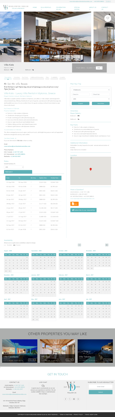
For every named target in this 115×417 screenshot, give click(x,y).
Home (35, 7)
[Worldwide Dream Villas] (15, 7)
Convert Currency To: (9, 163)
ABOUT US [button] (92, 7)
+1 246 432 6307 (15, 156)
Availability (54, 77)
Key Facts (25, 77)
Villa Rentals (46, 7)
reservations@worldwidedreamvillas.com (81, 1)
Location (62, 77)
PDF (75, 204)
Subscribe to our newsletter (84, 210)
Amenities (17, 77)
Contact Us (104, 8)
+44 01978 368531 (99, 1)
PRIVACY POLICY (78, 414)
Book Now (101, 103)
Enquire (80, 103)
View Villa (32, 360)
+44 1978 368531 (20, 154)
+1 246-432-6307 (17, 389)
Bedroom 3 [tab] (8, 172)
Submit (100, 392)
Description (8, 77)
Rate (47, 77)
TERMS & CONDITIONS (66, 414)
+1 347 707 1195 (18, 152)
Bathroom (28, 70)
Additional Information (37, 77)
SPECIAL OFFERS (77, 8)
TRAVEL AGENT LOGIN (91, 414)
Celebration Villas (60, 8)
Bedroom (6, 70)
